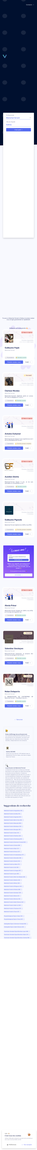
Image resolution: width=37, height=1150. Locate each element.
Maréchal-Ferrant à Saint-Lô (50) (12, 905)
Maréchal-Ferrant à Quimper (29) (12, 892)
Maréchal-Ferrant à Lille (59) (11, 867)
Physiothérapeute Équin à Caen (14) (13, 916)
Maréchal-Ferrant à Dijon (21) (11, 848)
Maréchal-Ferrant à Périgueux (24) (13, 886)
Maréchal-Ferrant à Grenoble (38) (12, 858)
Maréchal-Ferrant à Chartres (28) (12, 835)
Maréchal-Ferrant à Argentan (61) (12, 817)
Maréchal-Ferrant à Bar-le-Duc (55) (13, 820)
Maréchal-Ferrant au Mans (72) (12, 864)
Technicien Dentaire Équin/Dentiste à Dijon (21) (16, 934)
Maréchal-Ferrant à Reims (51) (12, 896)
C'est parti (17, 130)
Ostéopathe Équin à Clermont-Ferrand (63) (15, 923)
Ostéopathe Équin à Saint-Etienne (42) (14, 927)
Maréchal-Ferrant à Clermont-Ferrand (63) (15, 842)
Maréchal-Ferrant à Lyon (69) (11, 873)
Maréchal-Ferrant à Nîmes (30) (12, 883)
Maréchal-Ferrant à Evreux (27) (12, 851)
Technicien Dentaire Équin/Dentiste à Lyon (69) (16, 931)
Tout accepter (28, 1144)
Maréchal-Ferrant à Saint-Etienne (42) (14, 902)
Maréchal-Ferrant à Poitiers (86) (12, 889)
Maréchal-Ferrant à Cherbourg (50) (13, 839)
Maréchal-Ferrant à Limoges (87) (12, 870)
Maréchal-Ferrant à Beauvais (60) (12, 823)
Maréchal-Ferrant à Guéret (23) (12, 861)
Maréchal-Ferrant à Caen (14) (11, 832)
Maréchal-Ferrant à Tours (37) (11, 911)
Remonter (19, 719)
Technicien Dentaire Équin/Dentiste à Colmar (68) (17, 937)
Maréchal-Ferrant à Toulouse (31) (12, 908)
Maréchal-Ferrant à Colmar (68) (12, 845)
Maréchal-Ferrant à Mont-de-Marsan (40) (14, 877)
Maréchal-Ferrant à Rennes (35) (12, 899)
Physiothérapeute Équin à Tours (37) (13, 919)
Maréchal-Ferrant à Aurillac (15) (12, 813)
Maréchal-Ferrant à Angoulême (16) (13, 810)
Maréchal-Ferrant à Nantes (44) (12, 880)
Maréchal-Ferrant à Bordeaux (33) (13, 826)
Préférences (12, 1144)
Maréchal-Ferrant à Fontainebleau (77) (14, 854)
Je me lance (18, 575)
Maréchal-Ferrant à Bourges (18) (12, 829)
